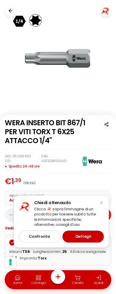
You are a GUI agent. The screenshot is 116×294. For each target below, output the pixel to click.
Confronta (39, 236)
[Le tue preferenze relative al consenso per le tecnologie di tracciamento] (10, 262)
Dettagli (83, 236)
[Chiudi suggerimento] (101, 202)
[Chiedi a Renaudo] (105, 11)
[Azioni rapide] (58, 277)
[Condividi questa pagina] (106, 124)
